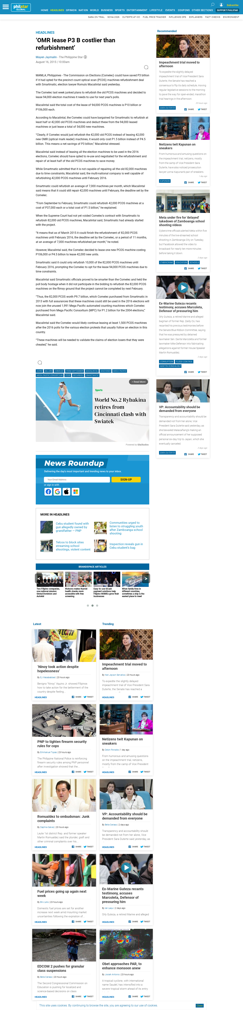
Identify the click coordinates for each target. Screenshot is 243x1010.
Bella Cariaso (111, 824)
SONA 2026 (113, 17)
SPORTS (120, 10)
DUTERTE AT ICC (131, 17)
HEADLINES (57, 10)
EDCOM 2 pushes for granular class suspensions (60, 968)
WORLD (94, 10)
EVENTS (170, 10)
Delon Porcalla (111, 750)
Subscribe (233, 5)
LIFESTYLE (156, 10)
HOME (44, 10)
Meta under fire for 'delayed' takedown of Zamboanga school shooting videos (182, 221)
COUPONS (184, 10)
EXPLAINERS (196, 17)
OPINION (71, 10)
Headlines (45, 32)
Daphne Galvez (47, 827)
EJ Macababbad (47, 677)
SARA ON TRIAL (96, 17)
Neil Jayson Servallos (115, 675)
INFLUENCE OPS (177, 17)
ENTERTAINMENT (137, 10)
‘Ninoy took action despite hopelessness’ (58, 669)
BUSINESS (107, 10)
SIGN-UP (126, 479)
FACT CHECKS (212, 17)
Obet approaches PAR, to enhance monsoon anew (122, 966)
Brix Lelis (44, 902)
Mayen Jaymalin (46, 57)
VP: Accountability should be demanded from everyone (124, 816)
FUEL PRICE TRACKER (154, 17)
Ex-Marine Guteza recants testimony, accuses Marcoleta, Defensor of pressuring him (123, 895)
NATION (83, 10)
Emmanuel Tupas (48, 752)
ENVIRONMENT (231, 17)
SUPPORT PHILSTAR (227, 10)
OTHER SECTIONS (202, 10)
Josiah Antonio (112, 974)
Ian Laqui (109, 908)
